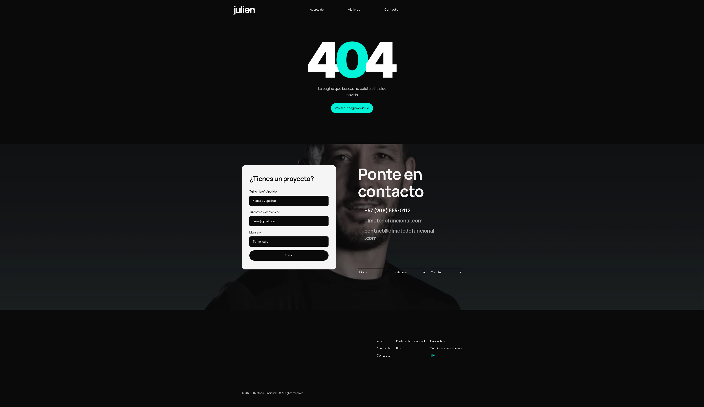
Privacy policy (454, 393)
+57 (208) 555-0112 (387, 210)
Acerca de (317, 10)
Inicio (380, 341)
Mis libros (354, 10)
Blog (399, 348)
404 (433, 355)
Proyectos (437, 341)
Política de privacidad (410, 341)
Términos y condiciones (446, 348)
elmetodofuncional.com (393, 220)
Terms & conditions (427, 393)
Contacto (391, 10)
